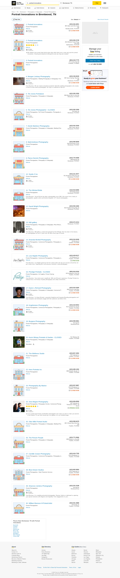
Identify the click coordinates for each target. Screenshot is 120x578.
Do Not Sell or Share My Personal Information (55, 567)
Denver (73, 562)
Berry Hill (15, 530)
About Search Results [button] (103, 19)
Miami (97, 550)
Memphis (86, 562)
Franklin (15, 526)
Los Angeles (87, 559)
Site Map (44, 555)
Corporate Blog (16, 555)
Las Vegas (86, 557)
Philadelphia (99, 559)
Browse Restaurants (47, 559)
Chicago (74, 559)
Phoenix (98, 560)
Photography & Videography (35, 12)
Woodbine (15, 533)
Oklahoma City (100, 555)
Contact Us (15, 552)
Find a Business (46, 552)
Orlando (98, 557)
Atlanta (73, 550)
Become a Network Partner (19, 559)
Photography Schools (44, 404)
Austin (73, 552)
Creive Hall (16, 536)
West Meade (16, 535)
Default (76, 19)
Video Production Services (45, 472)
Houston (86, 552)
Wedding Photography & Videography (48, 78)
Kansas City (87, 555)
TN (17, 12)
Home (13, 12)
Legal (79, 567)
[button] (104, 3)
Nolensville (16, 529)
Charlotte (74, 557)
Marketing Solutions (17, 560)
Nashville (15, 525)
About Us (14, 550)
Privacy (39, 567)
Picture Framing (50, 274)
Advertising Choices (17, 557)
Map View (17, 19)
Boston (73, 555)
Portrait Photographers (32, 26)
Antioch (15, 528)
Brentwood (23, 12)
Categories (44, 557)
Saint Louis (99, 562)
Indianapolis (87, 553)
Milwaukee (98, 552)
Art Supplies (41, 274)
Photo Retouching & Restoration (62, 224)
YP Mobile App (45, 553)
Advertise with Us (16, 553)
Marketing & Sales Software (19, 562)
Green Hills (16, 532)
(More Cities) (83, 547)
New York (98, 553)
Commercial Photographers (45, 242)
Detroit (85, 550)
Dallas (73, 560)
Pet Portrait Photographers (45, 112)
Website (28, 28)
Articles (44, 550)
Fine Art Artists (62, 78)
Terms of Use (72, 567)
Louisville (86, 560)
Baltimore (74, 553)
